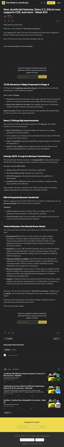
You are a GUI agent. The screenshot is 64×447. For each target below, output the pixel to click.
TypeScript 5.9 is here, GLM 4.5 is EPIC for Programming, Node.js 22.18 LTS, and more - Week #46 (24, 387)
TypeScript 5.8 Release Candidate (17, 259)
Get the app (40, 440)
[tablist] (10, 349)
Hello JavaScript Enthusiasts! (11, 378)
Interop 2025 (38, 160)
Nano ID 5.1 (10, 249)
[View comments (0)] (8, 20)
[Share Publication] (44, 2)
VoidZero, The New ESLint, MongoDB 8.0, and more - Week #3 (25, 401)
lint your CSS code (10, 203)
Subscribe (51, 3)
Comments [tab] (7, 349)
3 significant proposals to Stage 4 (26, 88)
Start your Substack (28, 440)
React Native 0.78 (12, 236)
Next (55, 338)
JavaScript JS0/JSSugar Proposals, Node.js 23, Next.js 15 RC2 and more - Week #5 (24, 375)
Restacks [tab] (14, 349)
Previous (9, 338)
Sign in (59, 3)
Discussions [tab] (15, 369)
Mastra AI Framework (14, 269)
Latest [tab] (9, 369)
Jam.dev (9, 15)
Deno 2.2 (44, 124)
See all (7, 412)
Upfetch (9, 279)
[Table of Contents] (2, 223)
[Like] (5, 20)
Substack (24, 443)
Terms (38, 436)
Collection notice (45, 436)
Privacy (34, 436)
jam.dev (8, 293)
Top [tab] (5, 369)
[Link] (1, 84)
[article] (32, 377)
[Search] (41, 2)
